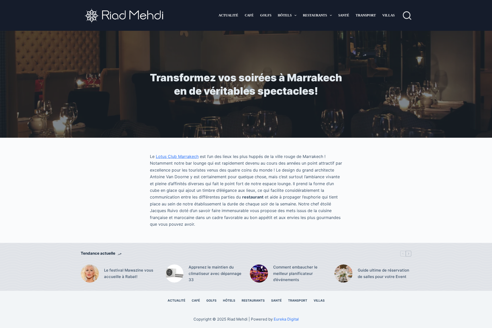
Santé (343, 15)
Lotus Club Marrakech (177, 156)
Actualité (228, 15)
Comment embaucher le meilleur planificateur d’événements (295, 273)
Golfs (265, 15)
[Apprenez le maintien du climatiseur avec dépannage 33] (174, 273)
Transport (366, 15)
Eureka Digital (286, 319)
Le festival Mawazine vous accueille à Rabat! (128, 273)
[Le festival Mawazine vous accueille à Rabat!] (90, 273)
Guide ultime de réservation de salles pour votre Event (383, 273)
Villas (388, 15)
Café (249, 15)
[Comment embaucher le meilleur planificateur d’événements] (259, 273)
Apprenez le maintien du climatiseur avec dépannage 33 (215, 273)
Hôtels (285, 15)
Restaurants (315, 15)
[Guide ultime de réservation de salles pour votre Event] (343, 273)
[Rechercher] (407, 15)
